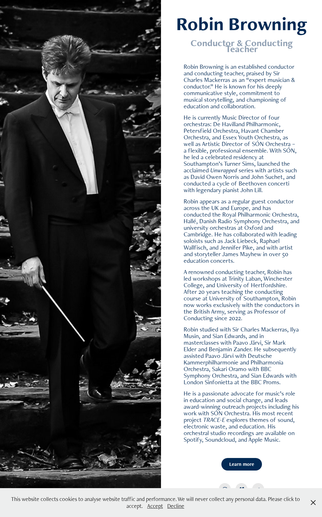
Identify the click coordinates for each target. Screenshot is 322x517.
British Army (209, 311)
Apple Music (263, 439)
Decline (175, 505)
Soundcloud (220, 439)
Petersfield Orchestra (211, 131)
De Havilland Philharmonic (246, 124)
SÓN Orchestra (271, 144)
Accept (155, 505)
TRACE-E (214, 420)
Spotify (193, 439)
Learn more (241, 464)
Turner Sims (239, 163)
